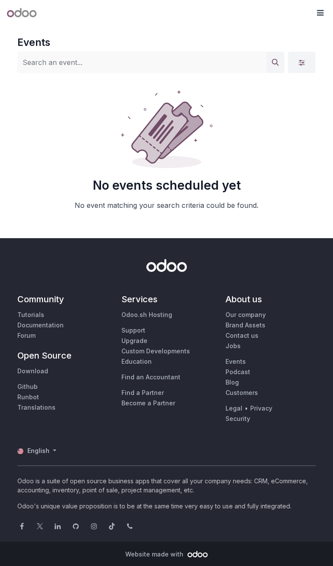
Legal (233, 408)
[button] (320, 13)
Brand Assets (245, 325)
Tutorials (30, 314)
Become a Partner (148, 403)
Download (32, 371)
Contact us (241, 335)
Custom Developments (155, 351)
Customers (241, 392)
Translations (36, 407)
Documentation (40, 325)
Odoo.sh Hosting (146, 314)
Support (133, 330)
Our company (245, 314)
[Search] (275, 62)
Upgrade (134, 340)
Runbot (28, 397)
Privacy (261, 408)
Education (136, 361)
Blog (232, 382)
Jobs (233, 345)
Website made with (155, 554)
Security (237, 418)
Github (27, 386)
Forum (26, 335)
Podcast (237, 371)
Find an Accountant (150, 377)
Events (235, 361)
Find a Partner (142, 392)
